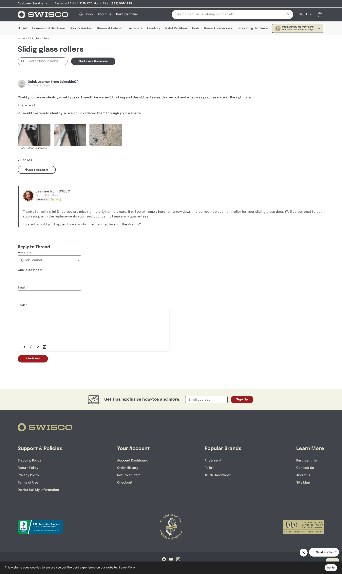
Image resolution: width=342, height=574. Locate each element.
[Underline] (37, 347)
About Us (303, 475)
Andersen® (213, 460)
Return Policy (28, 468)
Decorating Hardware (252, 28)
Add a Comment (38, 170)
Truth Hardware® (218, 475)
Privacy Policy (28, 475)
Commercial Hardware (48, 28)
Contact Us (305, 468)
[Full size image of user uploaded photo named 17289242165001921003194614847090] (34, 135)
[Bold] (23, 347)
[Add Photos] (44, 347)
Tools (195, 28)
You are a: (25, 252)
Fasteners (135, 28)
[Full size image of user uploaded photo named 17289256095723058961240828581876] (105, 135)
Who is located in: (31, 270)
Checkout (124, 482)
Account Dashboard (132, 460)
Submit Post (32, 359)
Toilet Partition (176, 28)
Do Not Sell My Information (38, 490)
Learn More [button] (127, 567)
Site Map (303, 482)
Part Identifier (307, 460)
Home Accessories (218, 28)
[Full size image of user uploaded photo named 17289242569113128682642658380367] (70, 135)
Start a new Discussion (93, 61)
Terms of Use (28, 482)
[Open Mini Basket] (321, 14)
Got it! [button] (331, 567)
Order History (127, 468)
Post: (21, 305)
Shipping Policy (29, 460)
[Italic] (30, 347)
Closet (23, 28)
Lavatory (153, 28)
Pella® (209, 468)
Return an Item (128, 475)
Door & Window (81, 28)
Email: (22, 287)
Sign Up (242, 399)
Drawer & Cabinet (110, 28)
